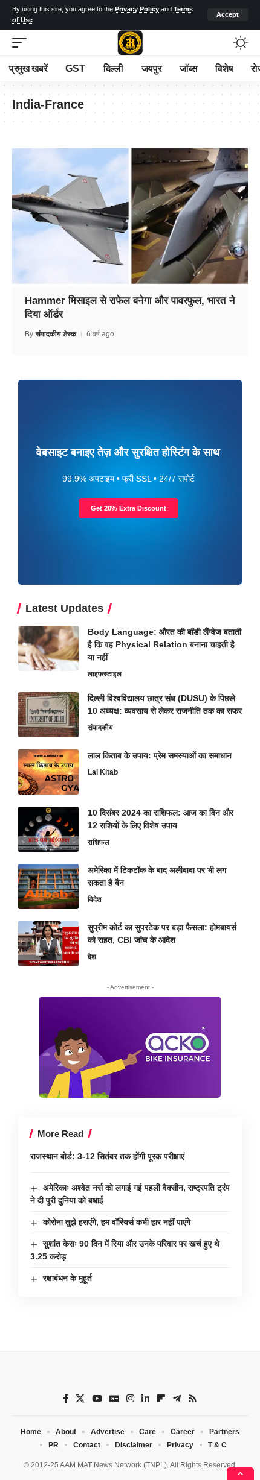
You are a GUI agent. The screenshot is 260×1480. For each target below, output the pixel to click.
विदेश (95, 899)
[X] (80, 1398)
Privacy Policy (137, 9)
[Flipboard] (161, 1398)
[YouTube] (97, 1398)
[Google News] (114, 1398)
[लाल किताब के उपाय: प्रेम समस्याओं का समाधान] (48, 772)
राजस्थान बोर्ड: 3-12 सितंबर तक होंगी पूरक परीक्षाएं (107, 1156)
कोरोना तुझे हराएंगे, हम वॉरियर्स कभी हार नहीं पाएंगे (116, 1222)
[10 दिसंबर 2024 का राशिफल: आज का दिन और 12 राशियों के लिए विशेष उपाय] (48, 829)
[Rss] (192, 1398)
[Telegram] (177, 1398)
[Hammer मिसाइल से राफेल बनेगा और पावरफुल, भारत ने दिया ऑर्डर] (130, 215)
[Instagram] (130, 1398)
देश (92, 957)
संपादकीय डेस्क (56, 334)
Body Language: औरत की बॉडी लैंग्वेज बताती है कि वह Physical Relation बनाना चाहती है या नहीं (164, 644)
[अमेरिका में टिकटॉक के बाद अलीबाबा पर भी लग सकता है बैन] (48, 886)
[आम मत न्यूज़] (130, 42)
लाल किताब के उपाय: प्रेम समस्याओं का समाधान (160, 755)
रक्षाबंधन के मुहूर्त (67, 1278)
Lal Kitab (103, 772)
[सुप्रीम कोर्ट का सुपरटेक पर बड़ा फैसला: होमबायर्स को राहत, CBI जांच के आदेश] (48, 943)
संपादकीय (100, 727)
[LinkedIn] (145, 1398)
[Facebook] (65, 1398)
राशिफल (98, 842)
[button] (227, 14)
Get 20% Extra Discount (128, 508)
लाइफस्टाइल (105, 674)
